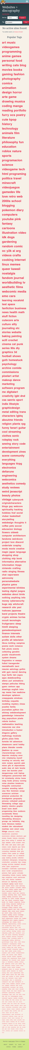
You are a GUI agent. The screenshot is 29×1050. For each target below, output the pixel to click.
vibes (11, 980)
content (17, 965)
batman (20, 963)
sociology (4, 895)
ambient (19, 924)
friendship (11, 916)
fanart (13, 428)
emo (5, 296)
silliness (7, 1019)
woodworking (13, 1027)
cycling (3, 947)
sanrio (11, 400)
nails (19, 927)
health (13, 312)
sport (19, 400)
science (7, 164)
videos (7, 255)
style (4, 763)
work (11, 645)
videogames (10, 47)
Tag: (3, 22)
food (19, 60)
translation (5, 868)
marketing (8, 384)
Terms (14, 1047)
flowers (6, 532)
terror (11, 920)
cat (14, 344)
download (21, 1030)
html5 (5, 626)
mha (10, 1000)
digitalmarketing (12, 924)
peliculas (14, 683)
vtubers (4, 853)
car (10, 821)
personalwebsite (10, 581)
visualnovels (14, 654)
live (10, 960)
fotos (13, 1000)
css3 (10, 1012)
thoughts (19, 522)
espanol (21, 1005)
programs (4, 967)
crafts (17, 255)
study (5, 487)
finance (6, 633)
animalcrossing (8, 1007)
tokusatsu (13, 1028)
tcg (14, 1023)
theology (14, 931)
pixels (20, 718)
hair (11, 922)
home (23, 778)
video (22, 232)
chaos (3, 978)
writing (7, 65)
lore (12, 542)
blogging (8, 205)
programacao (9, 918)
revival (17, 989)
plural (17, 911)
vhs (7, 902)
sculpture (23, 909)
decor (8, 972)
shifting (11, 1019)
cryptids (9, 949)
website (16, 332)
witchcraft (18, 604)
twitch (20, 788)
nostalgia (8, 273)
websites (6, 594)
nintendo (6, 568)
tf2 (21, 796)
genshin (16, 651)
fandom (7, 278)
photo (9, 648)
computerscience (17, 871)
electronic (19, 836)
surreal (4, 931)
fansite (22, 768)
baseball (17, 864)
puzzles (5, 706)
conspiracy (5, 916)
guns (16, 963)
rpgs (21, 803)
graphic (20, 806)
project (5, 542)
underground (5, 981)
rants (23, 931)
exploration (17, 1005)
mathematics (8, 724)
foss (3, 951)
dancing (22, 672)
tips (18, 1021)
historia (15, 838)
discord (19, 542)
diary (20, 210)
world (20, 896)
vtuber (5, 515)
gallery (14, 732)
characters (8, 416)
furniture (14, 945)
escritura (13, 965)
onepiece (4, 953)
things (4, 831)
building (12, 940)
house (24, 1000)
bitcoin (13, 886)
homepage (5, 907)
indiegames (7, 775)
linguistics (7, 660)
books (17, 69)
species (12, 974)
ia (13, 980)
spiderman (7, 963)
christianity (9, 778)
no (11, 760)
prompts (23, 1027)
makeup (7, 380)
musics (16, 978)
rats (3, 925)
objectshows (19, 765)
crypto (5, 617)
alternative (20, 561)
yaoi (19, 607)
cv (22, 938)
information (8, 564)
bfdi (24, 775)
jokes (6, 1028)
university (4, 945)
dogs (11, 237)
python (16, 709)
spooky (3, 1007)
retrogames (5, 929)
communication (5, 980)
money (5, 600)
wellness (9, 931)
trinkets (13, 875)
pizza (11, 738)
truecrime (22, 893)
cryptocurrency (11, 992)
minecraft (9, 183)
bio (21, 709)
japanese (16, 610)
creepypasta (7, 698)
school (16, 201)
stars (4, 770)
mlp (14, 558)
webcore (18, 506)
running (23, 780)
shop (15, 555)
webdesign (7, 522)
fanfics (3, 954)
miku (7, 879)
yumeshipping (5, 994)
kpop (12, 119)
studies (15, 1019)
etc (17, 328)
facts (17, 1001)
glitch (18, 945)
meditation (12, 983)
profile (5, 639)
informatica (8, 561)
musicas (11, 954)
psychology (9, 364)
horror (17, 92)
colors (3, 905)
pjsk (23, 763)
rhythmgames (18, 981)
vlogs (3, 962)
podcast (22, 801)
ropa (20, 891)
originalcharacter (5, 987)
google (20, 996)
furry (5, 115)
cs (22, 981)
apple (13, 981)
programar (9, 877)
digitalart (12, 392)
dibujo (22, 974)
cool (4, 431)
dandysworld (5, 969)
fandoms (6, 538)
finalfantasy (11, 1016)
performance (7, 965)
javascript (16, 491)
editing (14, 412)
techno (7, 887)
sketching (10, 895)
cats (16, 65)
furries (21, 617)
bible (9, 911)
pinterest (5, 796)
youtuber (23, 983)
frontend (9, 1018)
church (20, 985)
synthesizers (4, 992)
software (7, 388)
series (6, 348)
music (11, 42)
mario (9, 847)
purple (3, 904)
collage (15, 803)
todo (18, 987)
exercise (15, 1003)
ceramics (4, 938)
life (18, 192)
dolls (12, 636)
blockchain (13, 971)
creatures (4, 1009)
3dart (6, 951)
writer (15, 947)
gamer (14, 873)
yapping (15, 920)
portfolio (20, 110)
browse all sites (18, 32)
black (14, 1001)
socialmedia (7, 813)
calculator (21, 989)
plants (16, 423)
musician (23, 1023)
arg (18, 250)
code (22, 443)
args (3, 842)
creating (8, 947)
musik (19, 1016)
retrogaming (22, 860)
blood (15, 990)
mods (19, 942)
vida (20, 905)
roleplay (7, 439)
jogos (20, 674)
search (6, 913)
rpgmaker (19, 956)
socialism (12, 887)
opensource (9, 891)
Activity (5, 14)
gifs (9, 765)
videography (13, 860)
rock (16, 439)
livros (7, 840)
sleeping (13, 626)
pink (18, 219)
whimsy (5, 712)
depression (21, 934)
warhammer (4, 1018)
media (22, 291)
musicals (17, 735)
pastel (14, 853)
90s (13, 348)
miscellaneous (4, 1023)
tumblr (9, 871)
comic (18, 246)
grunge (5, 821)
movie (12, 548)
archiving (21, 1028)
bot (17, 971)
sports (6, 155)
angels (21, 900)
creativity (8, 396)
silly (14, 324)
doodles (21, 971)
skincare (4, 882)
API (24, 1044)
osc (13, 727)
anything (15, 597)
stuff (5, 316)
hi (23, 889)
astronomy (7, 577)
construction (6, 862)
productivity (19, 1019)
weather (8, 886)
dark (17, 768)
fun (21, 142)
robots (5, 721)
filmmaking (6, 803)
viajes (10, 994)
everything (8, 459)
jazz (19, 847)
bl (12, 765)
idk (4, 237)
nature (16, 151)
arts (16, 320)
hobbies (6, 512)
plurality (14, 858)
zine (18, 727)
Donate (11, 1044)
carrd (15, 744)
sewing (6, 443)
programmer (15, 866)
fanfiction (8, 308)
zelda (3, 1001)
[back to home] (3, 2)
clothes (6, 435)
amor (20, 755)
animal (3, 976)
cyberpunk (17, 499)
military (9, 989)
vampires (20, 643)
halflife (3, 1027)
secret (9, 1028)
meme (8, 692)
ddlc (20, 1027)
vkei (22, 760)
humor (19, 729)
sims (12, 990)
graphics (7, 352)
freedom (11, 902)
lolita (6, 845)
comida (16, 368)
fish (3, 648)
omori (16, 829)
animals (7, 133)
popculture (12, 718)
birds (22, 594)
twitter (3, 1005)
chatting (11, 889)
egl (3, 913)
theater (9, 838)
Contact (20, 1047)
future (20, 994)
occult (5, 620)
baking (6, 336)
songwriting (4, 989)
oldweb (14, 532)
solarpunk (18, 983)
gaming (7, 74)
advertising (7, 1005)
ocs (12, 115)
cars (12, 296)
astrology (14, 669)
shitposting (4, 933)
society (15, 951)
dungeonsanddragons (6, 1014)
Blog (19, 1044)
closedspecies (13, 943)
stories (6, 332)
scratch (18, 842)
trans (22, 412)
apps (4, 677)
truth (8, 958)
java (18, 893)
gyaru (4, 686)
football (7, 356)
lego (3, 877)
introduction (7, 729)
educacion (7, 529)
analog (3, 896)
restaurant (13, 904)
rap (3, 692)
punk (20, 344)
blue (15, 811)
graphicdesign (11, 408)
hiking (22, 683)
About (5, 1044)
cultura (10, 893)
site (14, 607)
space (11, 304)
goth (5, 360)
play (3, 965)
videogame (10, 169)
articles (10, 969)
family (13, 706)
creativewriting (18, 980)
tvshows (6, 610)
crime (14, 994)
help (19, 862)
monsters (4, 893)
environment (6, 849)
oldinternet (12, 985)
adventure (17, 741)
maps (19, 895)
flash (9, 873)
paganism (10, 998)
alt (13, 768)
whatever (21, 855)
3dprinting (14, 882)
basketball (15, 515)
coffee (5, 525)
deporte (14, 847)
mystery (15, 703)
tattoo (15, 942)
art (4, 42)
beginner (8, 1021)
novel (13, 842)
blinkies (21, 587)
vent (11, 829)
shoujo (17, 976)
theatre (21, 613)
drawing (8, 101)
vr (13, 660)
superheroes (14, 958)
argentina (16, 1025)
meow (4, 765)
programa (21, 920)
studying (13, 755)
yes (3, 889)
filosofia (8, 990)
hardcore (15, 907)
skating (8, 858)
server (13, 963)
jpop (3, 840)
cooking (8, 259)
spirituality (7, 509)
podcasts (22, 898)
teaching (19, 724)
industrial (20, 990)
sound (14, 893)
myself (19, 758)
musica (20, 101)
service (15, 915)
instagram (7, 985)
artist (15, 376)
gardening (9, 241)
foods (9, 780)
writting (8, 905)
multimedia (13, 868)
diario (24, 1019)
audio (4, 768)
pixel (20, 770)
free (14, 692)
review (21, 965)
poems (5, 645)
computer (7, 535)
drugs (11, 942)
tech (22, 169)
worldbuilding (12, 282)
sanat (11, 972)
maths (17, 831)
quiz (6, 978)
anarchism (14, 834)
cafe (10, 845)
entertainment (10, 447)
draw (18, 851)
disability (15, 998)
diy (18, 348)
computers (9, 214)
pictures (5, 801)
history (7, 124)
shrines (13, 953)
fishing (8, 904)
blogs (5, 506)
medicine (21, 692)
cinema (6, 344)
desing (8, 1003)
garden (19, 938)
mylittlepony (5, 960)
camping (4, 972)
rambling (24, 1007)
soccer (18, 525)
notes (15, 954)
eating (10, 913)
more (3, 1000)
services (10, 864)
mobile (10, 951)
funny (5, 428)
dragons (6, 732)
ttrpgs (18, 564)
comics (7, 83)
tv (24, 282)
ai (14, 250)
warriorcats (21, 877)
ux (6, 962)
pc (18, 853)
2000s (6, 201)
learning (7, 300)
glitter (19, 974)
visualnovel (16, 900)
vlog (22, 821)
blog (23, 65)
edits (3, 1028)
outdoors (21, 811)
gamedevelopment (11, 630)
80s (3, 845)
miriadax (13, 1009)
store (19, 845)
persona (4, 873)
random (7, 246)
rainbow (7, 1012)
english (15, 689)
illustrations (11, 962)
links (16, 738)
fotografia (6, 786)
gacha (3, 936)
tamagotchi (7, 1010)
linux (5, 264)
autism (5, 636)
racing (14, 913)
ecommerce (6, 836)
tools (4, 824)
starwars (14, 849)
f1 (15, 840)
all (11, 639)
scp (9, 996)
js (23, 904)
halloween (4, 911)
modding (6, 703)
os (14, 976)
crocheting (14, 938)
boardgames (7, 798)
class (24, 990)
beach (6, 1001)
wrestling (13, 788)
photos (15, 495)
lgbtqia (11, 884)
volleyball (14, 801)
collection (21, 858)
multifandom (18, 1009)
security (16, 760)
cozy (22, 829)
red (21, 1018)
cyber (8, 866)
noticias (3, 983)
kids (3, 963)
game (13, 96)
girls (23, 845)
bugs (4, 604)
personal (8, 60)
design (7, 92)
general (12, 927)
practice (13, 967)
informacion (11, 978)
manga (18, 106)
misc (23, 842)
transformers (6, 834)
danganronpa (7, 773)
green (3, 886)
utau (4, 791)
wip (10, 604)
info (23, 597)
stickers (13, 836)
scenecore (6, 793)
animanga (4, 898)
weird (5, 491)
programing (17, 173)
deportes (5, 755)
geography (17, 798)
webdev (8, 842)
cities (18, 1027)
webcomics (9, 479)
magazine (8, 936)
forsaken (4, 971)
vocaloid (18, 300)
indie (5, 404)
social (20, 512)
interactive (19, 715)
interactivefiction (15, 1007)
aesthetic (8, 287)
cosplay (17, 545)
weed (20, 882)
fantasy (7, 223)
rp (11, 750)
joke (3, 1010)
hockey (23, 902)
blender (11, 747)
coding (7, 106)
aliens (4, 680)
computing (5, 851)
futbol (4, 663)
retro (12, 196)
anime (6, 56)
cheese (3, 1012)
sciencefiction (5, 927)
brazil (3, 918)
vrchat (23, 994)
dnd (22, 396)
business (20, 308)
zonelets (5, 788)
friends (18, 420)
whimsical (17, 1000)
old (22, 849)
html (5, 173)
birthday (6, 701)
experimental (9, 587)
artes (3, 866)
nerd (3, 879)
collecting (6, 651)
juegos (21, 590)
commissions (10, 372)
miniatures (11, 1025)
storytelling (8, 519)
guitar (22, 428)
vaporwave (13, 574)
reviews (15, 487)
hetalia (19, 943)
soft (7, 954)
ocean (15, 750)
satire (13, 989)
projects (12, 613)
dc (9, 882)
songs (22, 791)
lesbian (18, 824)
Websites (8, 7)
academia (9, 909)
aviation (19, 931)
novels (19, 747)
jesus (14, 845)
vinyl (10, 981)
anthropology (5, 922)
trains (9, 853)
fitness (20, 571)
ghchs (5, 738)
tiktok (6, 889)
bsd (6, 900)
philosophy (10, 142)
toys (4, 674)
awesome (11, 831)
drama (3, 891)
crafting (16, 568)
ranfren (3, 1030)
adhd (17, 985)
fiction (13, 316)
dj (16, 855)
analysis (22, 911)
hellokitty (16, 821)
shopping (7, 555)
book (19, 558)
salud (16, 886)
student (5, 826)
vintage (6, 499)
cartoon (11, 686)
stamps (5, 683)
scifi (4, 340)
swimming (22, 886)
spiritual (16, 1012)
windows (18, 698)
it (25, 522)
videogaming (5, 920)
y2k (9, 250)
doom (4, 871)
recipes (10, 763)
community (17, 455)
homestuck (16, 360)
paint (12, 1030)
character (14, 960)
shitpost (8, 974)
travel (17, 178)
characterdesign (8, 753)
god (25, 836)
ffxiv (8, 791)
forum (21, 884)
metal (5, 412)
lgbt (17, 396)
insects (18, 875)
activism (15, 793)
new (17, 994)
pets (11, 525)
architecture (19, 535)
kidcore (17, 916)
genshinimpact (5, 942)
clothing (6, 558)
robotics (12, 806)
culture (6, 324)
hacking (18, 509)
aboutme (7, 420)
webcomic (9, 291)
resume (5, 669)
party (3, 996)
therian (12, 879)
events (16, 648)
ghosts (19, 947)
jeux (22, 1010)
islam (19, 1003)
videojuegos (11, 187)
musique (4, 990)
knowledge (21, 915)
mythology (7, 735)
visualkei (12, 1005)
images (9, 855)
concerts (4, 949)
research (6, 607)
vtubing (6, 1000)
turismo (24, 924)
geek (7, 976)
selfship (16, 962)
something (15, 1010)
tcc (9, 898)
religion (7, 423)
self (6, 1027)
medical (16, 889)
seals (18, 960)
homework (18, 933)
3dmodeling (7, 818)
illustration (9, 232)
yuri (10, 680)
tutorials (9, 956)
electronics (9, 467)
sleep (18, 623)
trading (24, 875)
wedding (10, 915)
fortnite (5, 741)
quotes (9, 945)
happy (4, 1025)
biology (18, 529)
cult (22, 1014)
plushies (11, 783)
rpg (23, 423)
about (15, 594)
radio (4, 571)
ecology (4, 864)
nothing (6, 597)
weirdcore (17, 538)
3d (15, 352)
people (20, 889)
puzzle (5, 654)
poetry (21, 115)
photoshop (8, 1030)
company (17, 969)
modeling (8, 896)
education (9, 146)
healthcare (19, 904)
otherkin (16, 905)
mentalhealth (8, 666)
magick (12, 1014)
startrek (8, 971)
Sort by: (4, 17)
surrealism (18, 887)
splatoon (16, 695)
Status (8, 1047)
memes (15, 264)
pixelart (6, 376)
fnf (11, 741)
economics (15, 896)
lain (14, 674)
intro (21, 689)
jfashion (6, 750)
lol (3, 778)
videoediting (6, 875)
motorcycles (17, 1018)
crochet (13, 340)
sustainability (22, 929)
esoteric (14, 956)
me (4, 392)
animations (18, 680)
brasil (4, 808)
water (8, 938)
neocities (11, 976)
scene (5, 455)
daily (16, 974)
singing (12, 571)
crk (13, 969)
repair (19, 1010)
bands (3, 902)
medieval (4, 915)
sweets (20, 978)
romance (19, 645)
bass (12, 1003)
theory (19, 958)
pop (18, 849)
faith (16, 1021)
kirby (18, 909)
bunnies (14, 770)
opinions (20, 1025)
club (7, 1025)
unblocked (5, 860)
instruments (23, 1003)
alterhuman (17, 940)
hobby (21, 744)
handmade (22, 969)
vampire (9, 967)
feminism (15, 791)
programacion (12, 160)
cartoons (8, 228)
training (21, 987)
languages (8, 463)
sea (24, 1030)
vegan (25, 1005)
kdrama (24, 895)
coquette (15, 701)
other (19, 636)
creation (24, 918)
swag (4, 780)
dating (11, 1010)
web (20, 196)
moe (3, 985)
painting (16, 336)
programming (12, 51)
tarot (17, 666)
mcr (14, 855)
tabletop (16, 891)
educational (18, 826)
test (4, 304)
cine (3, 758)
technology (10, 128)
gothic (22, 669)
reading (7, 110)
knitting (11, 643)
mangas (17, 898)
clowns (4, 847)
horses (4, 855)
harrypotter (20, 936)
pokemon (8, 210)
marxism (20, 1001)
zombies (3, 1021)
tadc (22, 1016)
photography (11, 78)
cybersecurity (17, 600)
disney (7, 983)
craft (16, 773)
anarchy (4, 956)
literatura (10, 824)
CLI (16, 1044)
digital (13, 590)
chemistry (21, 838)
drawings (6, 689)
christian (16, 918)
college (22, 853)
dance (16, 380)
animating (18, 992)
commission (13, 987)
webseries (4, 924)
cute (5, 119)
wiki (4, 672)
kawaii (15, 269)
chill (12, 905)
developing (12, 1021)
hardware (18, 879)
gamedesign (7, 715)
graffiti (10, 933)
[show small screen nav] (27, 1)
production (14, 796)
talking (22, 945)
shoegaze (18, 967)
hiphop (21, 773)
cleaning (4, 909)
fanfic (9, 674)
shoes (20, 907)
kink (13, 1012)
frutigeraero (8, 623)
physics (6, 584)
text (20, 918)
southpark (5, 884)
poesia (9, 934)
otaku (16, 927)
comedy (21, 483)
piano (4, 747)
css (4, 400)
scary (21, 916)
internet (20, 259)
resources (6, 727)
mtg (23, 963)
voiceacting (15, 949)
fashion (19, 74)
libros (4, 643)
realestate (13, 851)
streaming (14, 431)
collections (8, 1009)
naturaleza (22, 1021)
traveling (5, 760)
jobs (16, 1023)
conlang (21, 962)
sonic (15, 435)
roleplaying (11, 758)
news (5, 312)
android (19, 840)
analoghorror (5, 943)
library (14, 925)
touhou (12, 721)
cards (9, 953)
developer (6, 695)
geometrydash (17, 1014)
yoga (3, 858)
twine (23, 847)
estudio (23, 960)
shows (16, 356)
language (21, 551)
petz (13, 933)
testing (5, 590)
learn (14, 909)
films (19, 287)
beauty (6, 495)
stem (21, 1000)
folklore (20, 954)
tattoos (24, 887)
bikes (22, 972)
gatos (14, 584)
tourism (19, 913)
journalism (7, 709)
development (10, 451)
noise (4, 783)
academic (21, 949)
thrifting (10, 907)
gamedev (8, 192)
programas (17, 902)
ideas (15, 895)
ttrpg (19, 463)
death (15, 808)
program (19, 388)
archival (17, 1028)
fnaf (14, 512)
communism (16, 786)
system (5, 657)
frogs (16, 929)
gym (9, 672)
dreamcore (7, 744)
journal (19, 278)
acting (12, 840)
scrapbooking (8, 925)
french (23, 958)
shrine (17, 778)
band (4, 613)
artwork (10, 900)
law (8, 770)
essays (18, 660)
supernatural (22, 868)
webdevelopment (18, 712)
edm (3, 900)
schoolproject (5, 940)
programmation (17, 972)
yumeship (14, 862)
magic (5, 551)
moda (5, 548)
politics (7, 178)
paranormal (17, 775)
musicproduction (20, 953)
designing (18, 816)
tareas (3, 1032)
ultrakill (3, 974)
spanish (17, 763)
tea (24, 840)
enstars (15, 922)
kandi (16, 884)
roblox (6, 151)
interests (15, 633)
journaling (8, 328)
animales (20, 873)
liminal (23, 942)
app (18, 686)
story (15, 443)
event (15, 877)
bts (12, 816)
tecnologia (15, 620)
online (18, 753)
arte (5, 96)
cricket (13, 911)
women (18, 925)
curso (23, 933)
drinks (9, 1027)
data (9, 768)
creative (20, 548)
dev (10, 826)
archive (6, 368)
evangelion (20, 998)
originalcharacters (11, 502)
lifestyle (14, 404)
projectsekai (16, 1030)
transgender (14, 663)
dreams (13, 657)
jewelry (5, 806)
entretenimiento (5, 1016)
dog (4, 718)
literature (8, 137)
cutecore (7, 320)
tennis (19, 922)
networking (15, 934)
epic (3, 887)
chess (22, 703)
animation (9, 87)
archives (4, 958)
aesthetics (8, 483)
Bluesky (23, 1041)
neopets (15, 1016)
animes (13, 617)
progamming (7, 811)
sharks (4, 838)
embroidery (4, 1003)
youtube (8, 219)
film (16, 133)
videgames (10, 1023)
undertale (7, 545)
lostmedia (22, 976)
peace (24, 1025)
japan (12, 551)
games (16, 56)
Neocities (5, 1041)
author (12, 898)
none (10, 808)
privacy (16, 780)
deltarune (8, 471)
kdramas (14, 936)
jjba (12, 947)
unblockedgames (14, 996)
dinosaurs (17, 818)
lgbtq (19, 416)
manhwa (5, 829)
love (5, 196)
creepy (24, 862)
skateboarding (14, 677)
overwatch (10, 1001)
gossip (20, 1007)
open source (12, 1041)
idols (6, 996)
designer (3, 1019)
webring (19, 1023)
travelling (6, 816)
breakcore (19, 783)
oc (4, 250)
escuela (23, 864)
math (21, 312)
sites (3, 934)
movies (7, 69)
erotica (19, 951)
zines (22, 451)
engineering (9, 475)
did (6, 934)
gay (11, 506)
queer (6, 269)
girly (22, 851)
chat (4, 574)
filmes (15, 813)
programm (23, 1009)
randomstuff (4, 998)
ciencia (13, 1018)
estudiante (11, 929)
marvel (15, 672)
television (18, 639)
